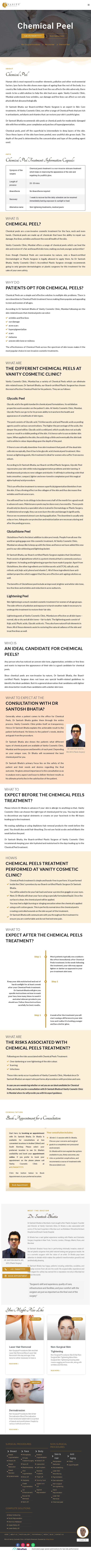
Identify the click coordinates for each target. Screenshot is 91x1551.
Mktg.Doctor (50, 1539)
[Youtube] (28, 1545)
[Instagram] (23, 1545)
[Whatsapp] (33, 1545)
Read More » (13, 1364)
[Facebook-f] (18, 1545)
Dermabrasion (17, 1410)
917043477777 (16, 1167)
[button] (57, 36)
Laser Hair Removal (20, 1347)
